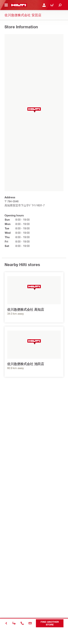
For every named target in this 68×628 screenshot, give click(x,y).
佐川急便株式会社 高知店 (25, 309)
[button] (34, 110)
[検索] (60, 5)
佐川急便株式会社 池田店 (25, 364)
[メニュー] (6, 5)
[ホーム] (18, 5)
